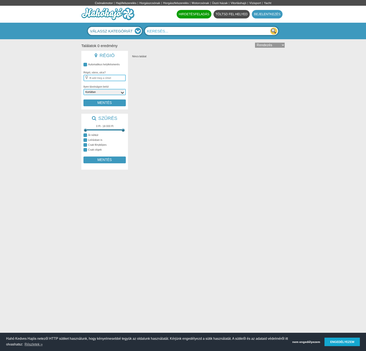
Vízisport (255, 3)
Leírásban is (95, 139)
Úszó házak (220, 3)
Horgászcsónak (149, 3)
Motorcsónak (200, 3)
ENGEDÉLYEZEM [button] (342, 342)
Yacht (267, 3)
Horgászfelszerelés (176, 3)
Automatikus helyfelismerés (104, 64)
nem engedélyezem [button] (306, 342)
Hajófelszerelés (126, 3)
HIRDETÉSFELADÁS (194, 14)
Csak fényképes (97, 144)
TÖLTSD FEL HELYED (232, 14)
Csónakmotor (104, 3)
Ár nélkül (93, 135)
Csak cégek (95, 149)
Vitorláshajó (238, 3)
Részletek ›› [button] (34, 344)
